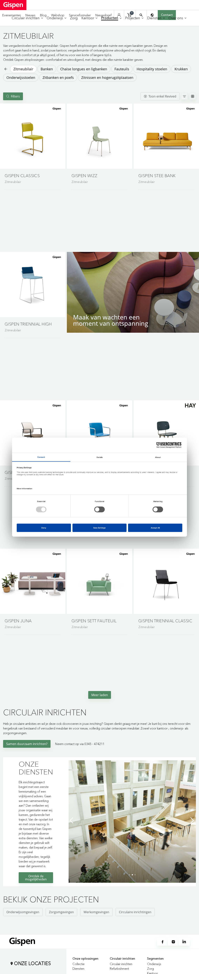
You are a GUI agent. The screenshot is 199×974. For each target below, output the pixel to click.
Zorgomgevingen (61, 912)
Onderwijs (154, 964)
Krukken (181, 69)
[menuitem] (27, 18)
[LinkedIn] (184, 942)
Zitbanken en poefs (58, 77)
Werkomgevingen (96, 912)
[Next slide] (192, 820)
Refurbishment (119, 969)
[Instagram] (173, 942)
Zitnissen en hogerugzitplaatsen (107, 77)
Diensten (78, 969)
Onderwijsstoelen (20, 77)
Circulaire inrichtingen (135, 912)
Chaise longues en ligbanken (83, 69)
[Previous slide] (72, 820)
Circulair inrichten (121, 964)
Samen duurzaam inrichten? (26, 744)
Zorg (150, 969)
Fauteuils (121, 69)
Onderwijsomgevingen (22, 912)
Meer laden (99, 695)
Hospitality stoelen (152, 69)
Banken (47, 69)
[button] (32, 136)
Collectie (78, 964)
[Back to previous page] (5, 69)
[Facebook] (162, 942)
